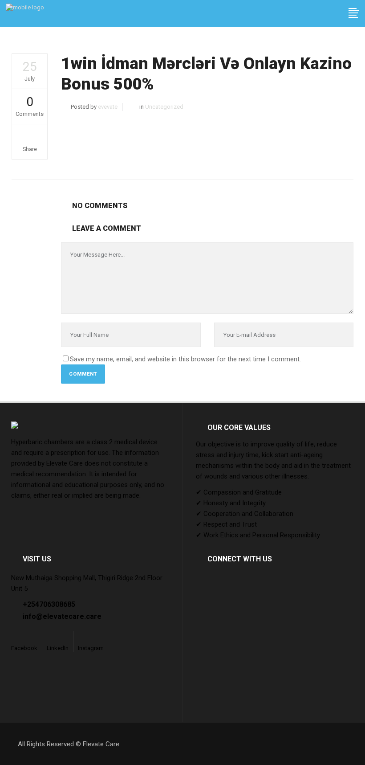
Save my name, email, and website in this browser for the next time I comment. (185, 359)
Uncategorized (164, 106)
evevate (108, 106)
